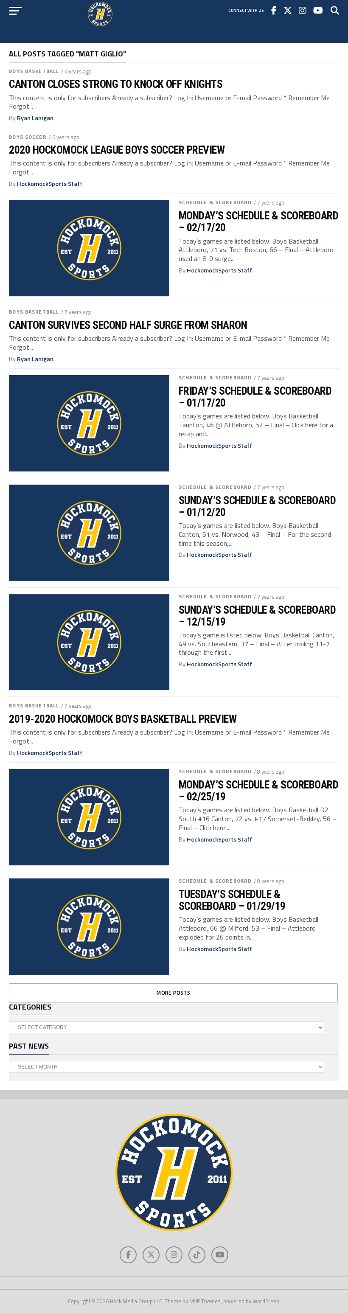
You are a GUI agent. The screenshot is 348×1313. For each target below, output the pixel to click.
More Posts (173, 992)
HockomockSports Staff (49, 183)
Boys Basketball (34, 71)
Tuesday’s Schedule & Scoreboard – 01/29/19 (232, 900)
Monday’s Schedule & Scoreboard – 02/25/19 (259, 790)
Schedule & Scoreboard (215, 202)
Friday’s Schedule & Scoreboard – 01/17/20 (255, 397)
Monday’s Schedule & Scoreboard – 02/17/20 (259, 221)
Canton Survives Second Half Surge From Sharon (128, 325)
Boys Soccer (27, 137)
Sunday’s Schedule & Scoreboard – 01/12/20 (257, 506)
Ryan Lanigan (35, 118)
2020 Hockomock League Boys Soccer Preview (117, 150)
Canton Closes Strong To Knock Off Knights (115, 84)
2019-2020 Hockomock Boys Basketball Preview (122, 719)
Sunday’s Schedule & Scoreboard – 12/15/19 (257, 616)
